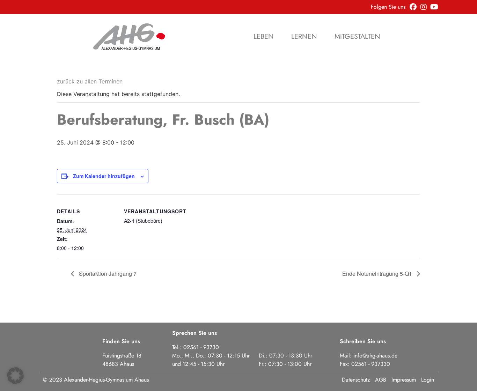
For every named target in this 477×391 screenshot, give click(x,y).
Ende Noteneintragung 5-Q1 (377, 274)
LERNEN (304, 36)
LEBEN (264, 36)
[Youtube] (434, 6)
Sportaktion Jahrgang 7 (107, 274)
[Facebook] (413, 6)
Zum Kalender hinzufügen (104, 175)
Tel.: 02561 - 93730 (195, 347)
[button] (15, 375)
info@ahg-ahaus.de (375, 356)
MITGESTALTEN (357, 36)
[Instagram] (423, 6)
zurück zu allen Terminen (90, 81)
